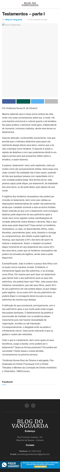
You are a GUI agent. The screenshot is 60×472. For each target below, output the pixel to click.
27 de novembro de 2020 (37, 19)
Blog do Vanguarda (13, 19)
